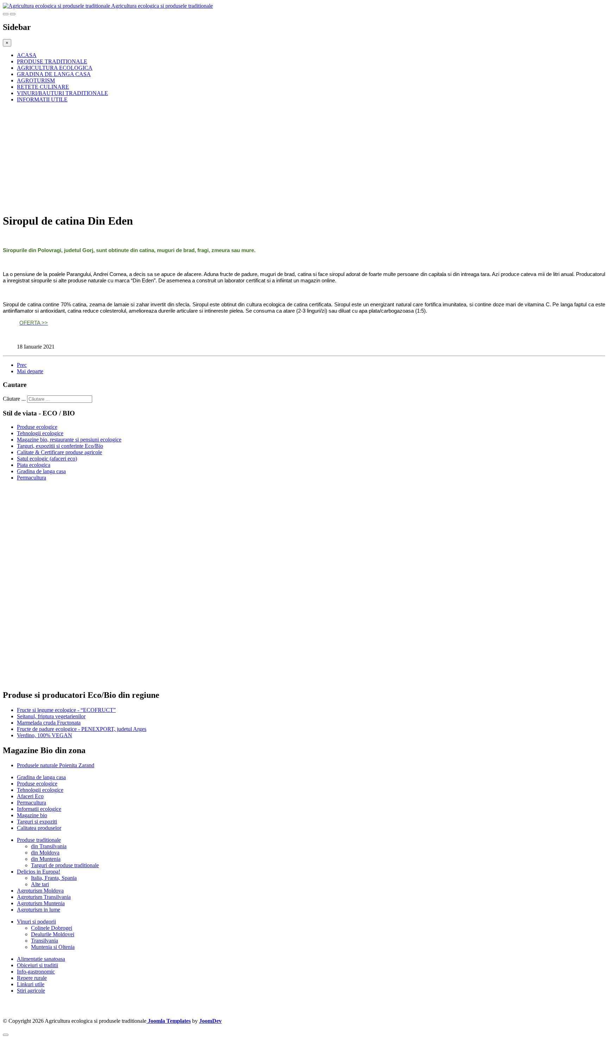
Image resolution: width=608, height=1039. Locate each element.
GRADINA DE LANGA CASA (54, 74)
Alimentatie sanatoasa (41, 959)
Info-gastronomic (36, 972)
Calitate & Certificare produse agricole (59, 452)
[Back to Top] (5, 1035)
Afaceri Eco (30, 796)
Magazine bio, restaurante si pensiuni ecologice (69, 440)
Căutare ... (14, 399)
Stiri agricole (31, 991)
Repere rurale (32, 978)
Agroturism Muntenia (41, 903)
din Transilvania (48, 846)
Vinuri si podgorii (36, 922)
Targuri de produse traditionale (65, 865)
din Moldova (45, 853)
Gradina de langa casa (41, 471)
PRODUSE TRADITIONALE (52, 61)
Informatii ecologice (39, 809)
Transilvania (44, 941)
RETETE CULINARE (43, 87)
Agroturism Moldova (40, 891)
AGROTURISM (36, 80)
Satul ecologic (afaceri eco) (47, 459)
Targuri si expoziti (37, 822)
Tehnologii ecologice (40, 433)
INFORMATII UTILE (42, 99)
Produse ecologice (37, 427)
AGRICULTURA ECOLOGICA (55, 68)
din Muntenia (46, 859)
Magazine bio (32, 815)
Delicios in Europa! (38, 872)
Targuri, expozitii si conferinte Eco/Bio (60, 446)
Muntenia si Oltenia (53, 947)
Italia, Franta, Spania (54, 878)
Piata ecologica (33, 465)
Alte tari (40, 884)
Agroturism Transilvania (44, 897)
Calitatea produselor (39, 828)
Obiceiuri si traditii (37, 965)
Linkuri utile (30, 984)
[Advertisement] (214, 157)
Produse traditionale (39, 840)
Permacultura (31, 478)
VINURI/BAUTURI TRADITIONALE (62, 93)
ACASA (27, 55)
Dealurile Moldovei (52, 934)
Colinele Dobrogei (51, 928)
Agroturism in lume (38, 910)
